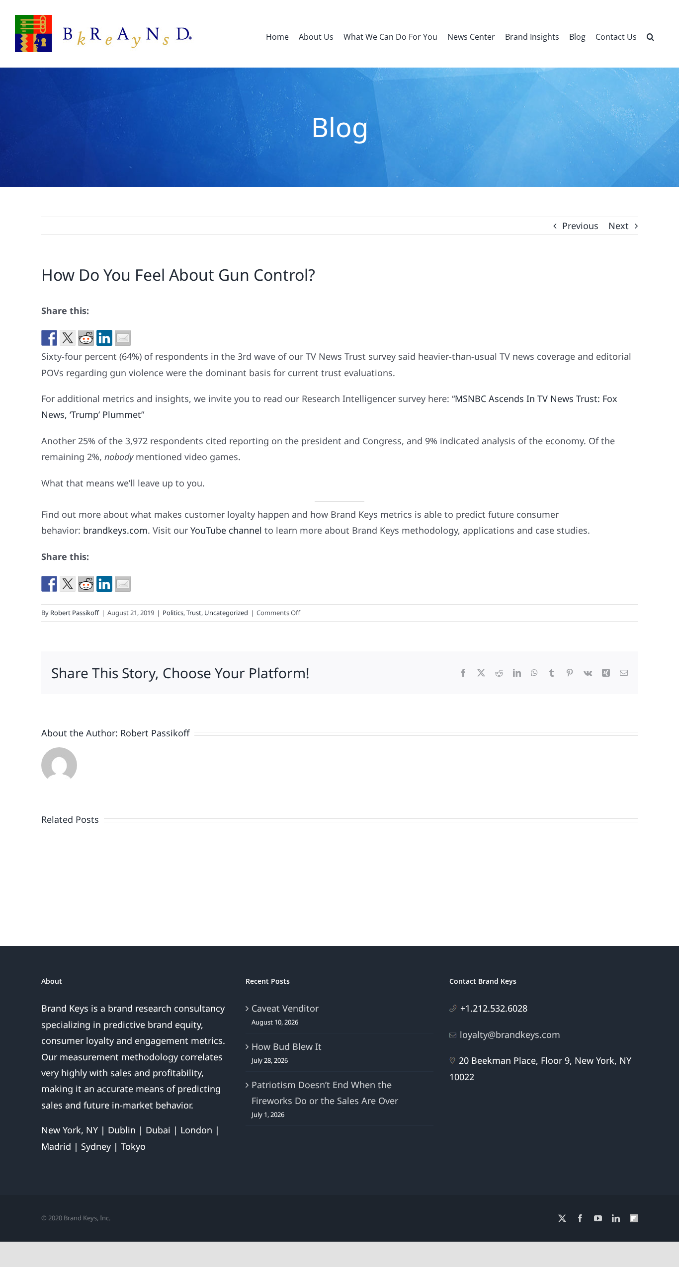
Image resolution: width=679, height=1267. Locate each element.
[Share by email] (123, 338)
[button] (650, 36)
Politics (173, 612)
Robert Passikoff (74, 612)
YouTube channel (226, 530)
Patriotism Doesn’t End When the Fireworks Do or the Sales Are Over (325, 1093)
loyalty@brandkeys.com (510, 1034)
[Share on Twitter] (68, 338)
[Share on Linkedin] (104, 338)
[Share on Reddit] (86, 338)
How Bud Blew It (287, 1046)
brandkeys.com (115, 530)
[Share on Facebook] (49, 338)
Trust (193, 612)
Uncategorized (226, 612)
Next (618, 226)
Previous (580, 226)
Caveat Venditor (285, 1008)
